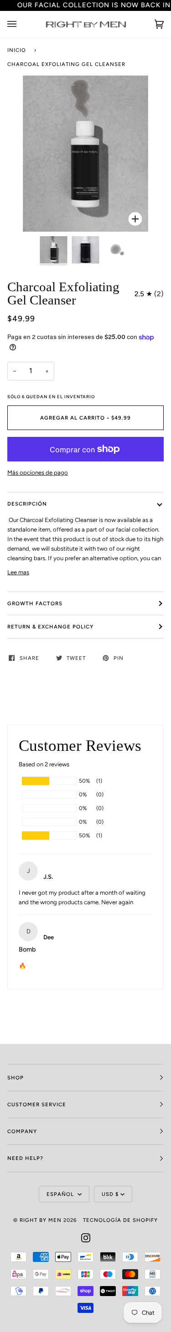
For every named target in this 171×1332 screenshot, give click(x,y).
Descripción (27, 504)
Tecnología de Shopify (120, 1220)
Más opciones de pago (37, 472)
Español (61, 1194)
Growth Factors (34, 603)
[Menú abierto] (21, 24)
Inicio (16, 50)
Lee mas (18, 572)
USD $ (110, 1194)
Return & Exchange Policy (50, 626)
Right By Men (41, 1220)
